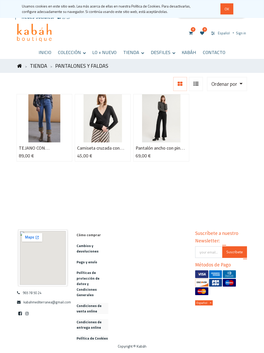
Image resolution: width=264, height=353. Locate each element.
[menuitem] (45, 52)
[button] (227, 84)
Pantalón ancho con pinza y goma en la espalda (160, 148)
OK (227, 9)
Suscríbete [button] (234, 252)
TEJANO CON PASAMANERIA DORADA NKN (42, 148)
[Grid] (180, 84)
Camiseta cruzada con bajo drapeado (98, 148)
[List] (196, 84)
